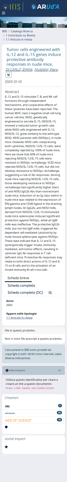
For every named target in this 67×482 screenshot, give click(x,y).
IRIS (4, 31)
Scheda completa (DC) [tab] (25, 292)
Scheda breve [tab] (18, 278)
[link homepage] (12, 6)
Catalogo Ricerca (22, 31)
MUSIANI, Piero (46, 69)
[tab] (50, 292)
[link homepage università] (45, 6)
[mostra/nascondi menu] (3, 13)
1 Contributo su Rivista (20, 35)
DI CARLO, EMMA (18, 69)
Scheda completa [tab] (21, 285)
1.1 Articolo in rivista (19, 39)
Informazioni (16, 370)
